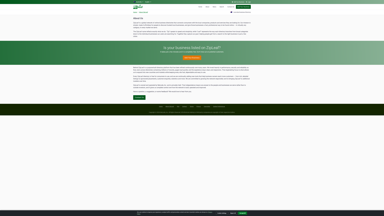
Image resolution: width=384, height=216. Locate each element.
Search (222, 7)
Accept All (243, 213)
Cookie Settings (221, 213)
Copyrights (207, 106)
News (214, 7)
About (207, 7)
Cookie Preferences (219, 106)
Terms (192, 106)
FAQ (178, 106)
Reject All (233, 213)
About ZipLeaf (143, 12)
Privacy (198, 106)
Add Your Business (243, 7)
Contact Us (230, 7)
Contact (184, 106)
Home (200, 7)
